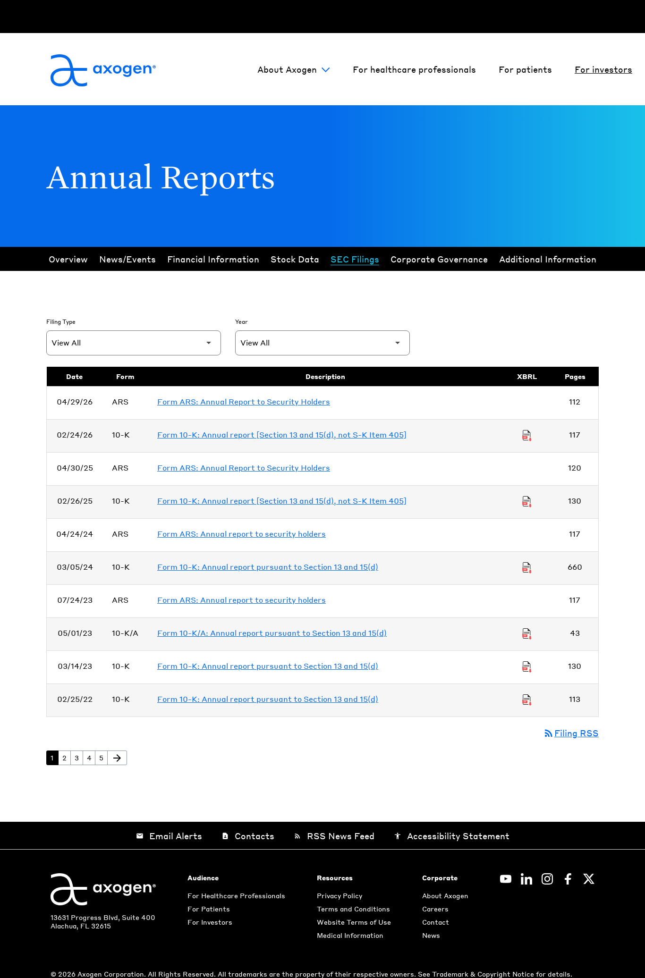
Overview (68, 258)
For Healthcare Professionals (236, 895)
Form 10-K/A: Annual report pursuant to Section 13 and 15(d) (272, 633)
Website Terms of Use (354, 922)
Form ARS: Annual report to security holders (241, 534)
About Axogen (287, 69)
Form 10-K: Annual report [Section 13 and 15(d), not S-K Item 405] (282, 434)
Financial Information (213, 258)
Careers (435, 908)
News (431, 935)
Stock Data (295, 258)
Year (241, 321)
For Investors (209, 922)
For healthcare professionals (414, 69)
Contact (435, 922)
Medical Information (350, 935)
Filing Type (61, 321)
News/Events (127, 258)
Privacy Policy (339, 895)
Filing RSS (571, 732)
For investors (603, 69)
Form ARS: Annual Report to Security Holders (243, 401)
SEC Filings (355, 258)
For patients (525, 69)
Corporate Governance (439, 258)
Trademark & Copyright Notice (484, 974)
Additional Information (547, 258)
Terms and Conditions (353, 908)
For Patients (208, 908)
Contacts (247, 835)
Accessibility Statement (451, 835)
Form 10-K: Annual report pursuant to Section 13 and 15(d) (267, 567)
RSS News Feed (334, 835)
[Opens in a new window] (505, 879)
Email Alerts (169, 835)
